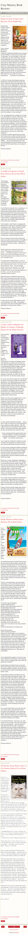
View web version (14, 929)
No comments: (4, 161)
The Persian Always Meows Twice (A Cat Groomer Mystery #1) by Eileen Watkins (14, 768)
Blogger (17, 932)
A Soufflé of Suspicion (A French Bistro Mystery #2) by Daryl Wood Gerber (13, 173)
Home (14, 926)
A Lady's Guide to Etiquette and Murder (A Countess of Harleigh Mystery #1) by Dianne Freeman (12, 327)
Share (3, 164)
